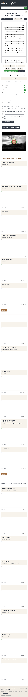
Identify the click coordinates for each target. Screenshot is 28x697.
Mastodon (5, 693)
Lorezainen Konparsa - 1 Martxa (11, 186)
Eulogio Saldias (4, 261)
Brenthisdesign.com (18, 691)
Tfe (5, 691)
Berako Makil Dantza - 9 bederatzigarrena (8, 421)
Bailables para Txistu (8, 488)
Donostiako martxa (7, 162)
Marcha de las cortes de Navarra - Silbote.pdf (14, 114)
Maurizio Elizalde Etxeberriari (18, 423)
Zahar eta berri (6, 537)
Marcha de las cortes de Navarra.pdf (12, 102)
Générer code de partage (8, 121)
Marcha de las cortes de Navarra (7, 18)
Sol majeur (21, 71)
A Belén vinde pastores (8, 347)
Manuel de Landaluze (12, 490)
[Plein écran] (25, 19)
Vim (25, 688)
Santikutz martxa (7, 259)
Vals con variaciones (8, 586)
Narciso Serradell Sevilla (5, 563)
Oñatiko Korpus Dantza (8, 659)
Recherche (25, 8)
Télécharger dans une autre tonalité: (10, 127)
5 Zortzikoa (5, 323)
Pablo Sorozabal (4, 286)
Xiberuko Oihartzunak (8, 610)
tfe (1, 373)
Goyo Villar (7, 612)
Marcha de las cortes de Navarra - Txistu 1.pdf (15, 108)
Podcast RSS (8, 695)
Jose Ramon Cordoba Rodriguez (7, 349)
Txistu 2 (20, 18)
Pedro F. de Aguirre (4, 490)
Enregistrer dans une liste (11, 71)
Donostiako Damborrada (9, 235)
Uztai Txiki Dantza (7, 513)
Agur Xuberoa (5, 371)
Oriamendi (4, 211)
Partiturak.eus (9, 3)
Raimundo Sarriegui (4, 164)
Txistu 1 (16, 18)
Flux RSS (3, 695)
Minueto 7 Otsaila (7, 634)
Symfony (22, 688)
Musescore (3, 689)
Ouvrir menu (25, 3)
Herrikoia (3, 213)
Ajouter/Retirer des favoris (26, 12)
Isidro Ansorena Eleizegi (5, 539)
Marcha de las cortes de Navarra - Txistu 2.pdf (15, 111)
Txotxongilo (5, 448)
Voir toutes (4, 310)
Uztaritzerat (5, 396)
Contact (8, 689)
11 (25, 392)
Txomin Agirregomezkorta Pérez (7, 423)
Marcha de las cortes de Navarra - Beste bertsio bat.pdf (14, 117)
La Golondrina (6, 561)
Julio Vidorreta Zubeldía (15, 563)
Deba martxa (5, 284)
